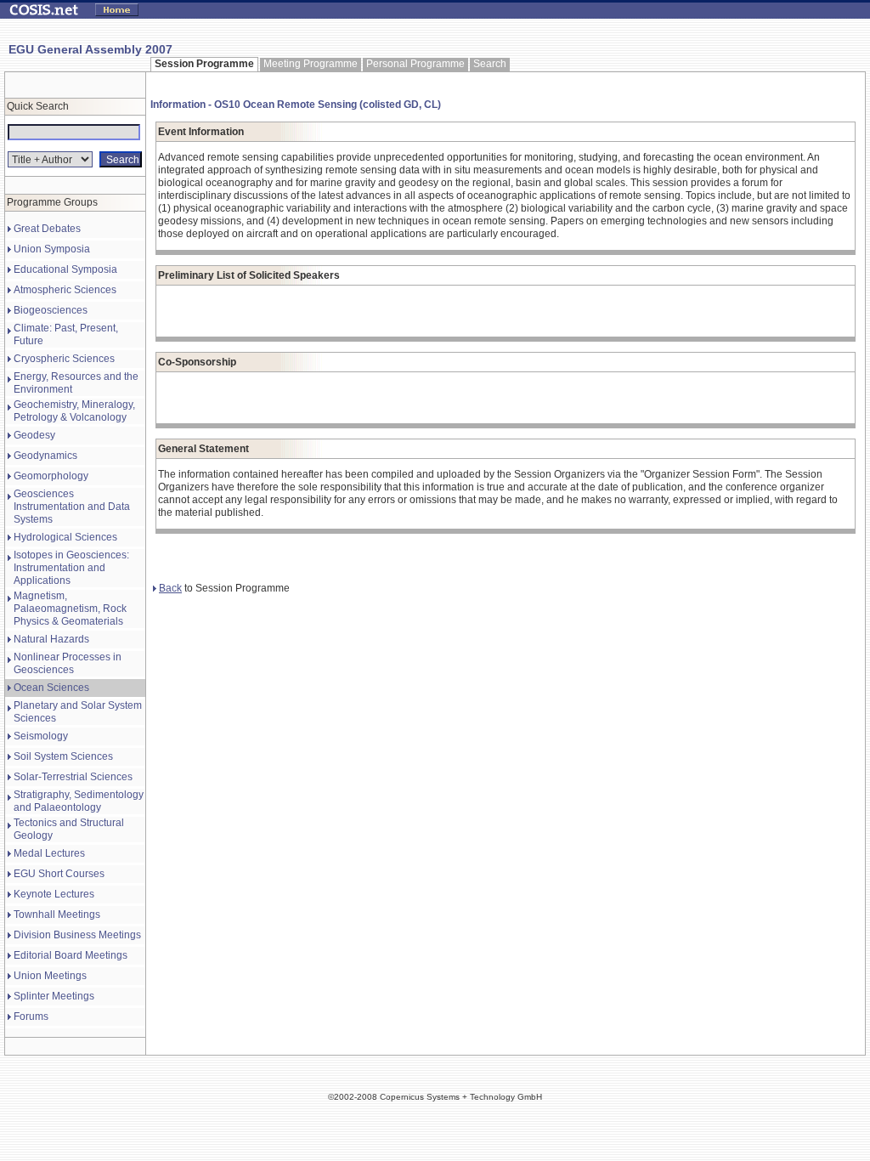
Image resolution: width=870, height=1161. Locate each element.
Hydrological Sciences (65, 537)
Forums (31, 1016)
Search (489, 64)
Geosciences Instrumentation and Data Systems (72, 506)
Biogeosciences (51, 310)
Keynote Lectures (54, 894)
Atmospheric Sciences (65, 290)
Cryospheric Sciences (64, 359)
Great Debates (47, 229)
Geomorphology (51, 476)
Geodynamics (45, 456)
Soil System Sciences (63, 756)
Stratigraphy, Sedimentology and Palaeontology (79, 801)
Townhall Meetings (57, 914)
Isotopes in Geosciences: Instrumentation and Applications (71, 567)
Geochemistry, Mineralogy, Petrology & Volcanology (74, 411)
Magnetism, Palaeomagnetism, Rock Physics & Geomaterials (70, 608)
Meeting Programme (310, 64)
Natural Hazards (51, 639)
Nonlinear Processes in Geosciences (67, 663)
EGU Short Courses (59, 874)
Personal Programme (415, 64)
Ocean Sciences (51, 688)
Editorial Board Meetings (70, 955)
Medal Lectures (49, 853)
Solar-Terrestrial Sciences (73, 777)
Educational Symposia (65, 269)
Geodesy (34, 435)
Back (170, 588)
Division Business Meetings (77, 935)
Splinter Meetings (54, 996)
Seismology (41, 736)
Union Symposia (52, 249)
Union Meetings (50, 976)
